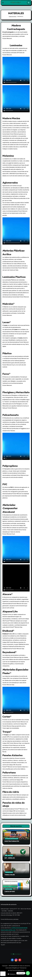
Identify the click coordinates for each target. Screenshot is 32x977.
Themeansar (22, 968)
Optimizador (8, 889)
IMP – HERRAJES (10, 858)
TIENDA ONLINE (10, 875)
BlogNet (15, 968)
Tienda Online (9, 872)
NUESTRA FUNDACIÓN (12, 841)
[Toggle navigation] (3, 2)
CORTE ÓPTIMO (10, 891)
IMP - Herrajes (9, 855)
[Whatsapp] (28, 973)
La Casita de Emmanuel (11, 838)
